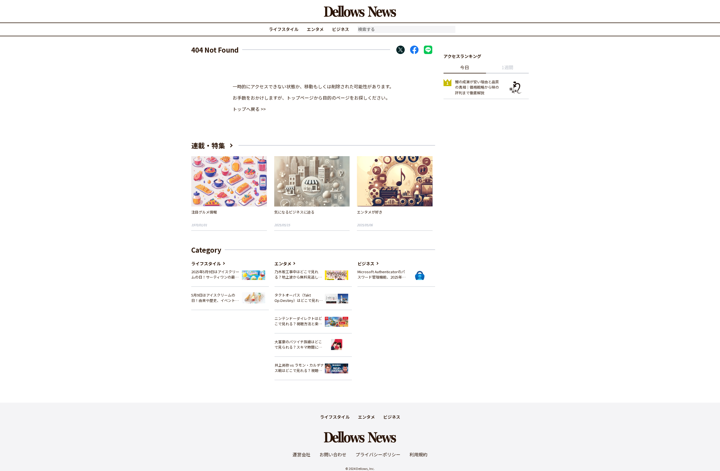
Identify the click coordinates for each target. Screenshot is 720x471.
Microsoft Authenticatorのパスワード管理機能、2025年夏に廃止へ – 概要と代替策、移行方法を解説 (381, 274)
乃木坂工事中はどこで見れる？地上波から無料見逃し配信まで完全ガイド (298, 274)
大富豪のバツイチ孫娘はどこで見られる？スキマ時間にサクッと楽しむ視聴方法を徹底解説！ (298, 344)
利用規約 (419, 454)
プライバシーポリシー (378, 454)
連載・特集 (208, 145)
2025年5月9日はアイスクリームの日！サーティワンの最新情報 (215, 274)
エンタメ (315, 29)
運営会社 (301, 454)
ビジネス (340, 29)
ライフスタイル (283, 29)
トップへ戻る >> (249, 109)
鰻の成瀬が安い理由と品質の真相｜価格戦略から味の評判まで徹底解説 (477, 87)
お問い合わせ (333, 454)
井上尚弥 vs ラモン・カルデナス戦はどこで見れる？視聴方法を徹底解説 (299, 367)
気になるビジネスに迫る (294, 212)
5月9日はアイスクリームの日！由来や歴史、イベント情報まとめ (215, 297)
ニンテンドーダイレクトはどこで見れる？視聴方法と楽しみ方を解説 (298, 321)
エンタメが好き (369, 212)
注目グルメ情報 (204, 212)
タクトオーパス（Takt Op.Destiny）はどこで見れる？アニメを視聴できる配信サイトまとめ (298, 297)
